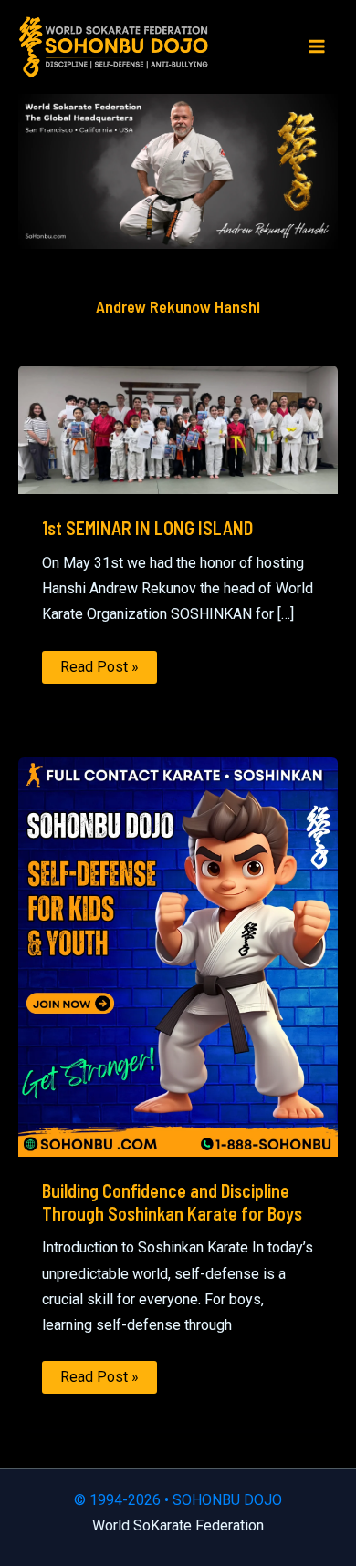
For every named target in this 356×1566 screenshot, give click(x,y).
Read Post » (99, 670)
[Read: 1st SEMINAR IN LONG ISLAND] (178, 428)
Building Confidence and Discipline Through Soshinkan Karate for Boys (172, 1202)
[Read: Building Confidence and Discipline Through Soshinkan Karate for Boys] (178, 956)
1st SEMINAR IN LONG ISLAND (147, 528)
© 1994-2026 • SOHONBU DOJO (178, 1500)
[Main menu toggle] (318, 47)
